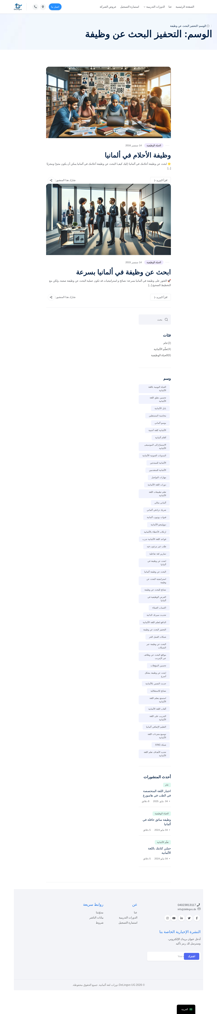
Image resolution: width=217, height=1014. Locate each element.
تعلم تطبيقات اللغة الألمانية (157, 494)
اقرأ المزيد (161, 180)
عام (167, 343)
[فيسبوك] (197, 918)
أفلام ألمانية (160, 437)
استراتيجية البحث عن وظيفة (156, 581)
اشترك (191, 956)
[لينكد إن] (181, 918)
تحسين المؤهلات (158, 665)
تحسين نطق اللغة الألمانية (158, 399)
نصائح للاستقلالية (158, 691)
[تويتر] (189, 918)
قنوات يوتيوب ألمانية (156, 517)
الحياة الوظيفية (154, 145)
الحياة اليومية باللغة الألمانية (157, 389)
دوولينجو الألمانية (158, 524)
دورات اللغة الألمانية (157, 484)
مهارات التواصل (158, 477)
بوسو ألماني (160, 423)
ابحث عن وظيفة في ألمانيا (156, 563)
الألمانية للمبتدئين (158, 463)
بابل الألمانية (160, 408)
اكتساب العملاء (159, 607)
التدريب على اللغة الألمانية (158, 718)
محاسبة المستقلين (157, 415)
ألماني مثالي (160, 502)
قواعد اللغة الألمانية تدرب (154, 539)
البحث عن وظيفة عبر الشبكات (156, 646)
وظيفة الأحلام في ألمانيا (138, 155)
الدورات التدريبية (155, 6)
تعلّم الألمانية (162, 349)
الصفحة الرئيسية (185, 6)
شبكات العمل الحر (157, 637)
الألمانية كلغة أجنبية (157, 430)
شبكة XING (160, 745)
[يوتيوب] (174, 918)
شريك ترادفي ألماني (156, 510)
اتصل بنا (55, 6)
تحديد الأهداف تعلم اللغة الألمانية (155, 754)
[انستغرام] (167, 918)
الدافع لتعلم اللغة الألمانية (154, 622)
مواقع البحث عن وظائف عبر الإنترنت (155, 657)
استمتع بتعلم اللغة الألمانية (158, 700)
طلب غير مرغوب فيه (156, 546)
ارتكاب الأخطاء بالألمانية (155, 532)
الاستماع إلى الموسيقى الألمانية (155, 446)
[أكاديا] (18, 6)
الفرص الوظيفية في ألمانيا (156, 599)
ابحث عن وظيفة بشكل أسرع (155, 675)
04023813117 (187, 905)
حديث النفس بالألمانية (155, 683)
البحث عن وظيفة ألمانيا (155, 571)
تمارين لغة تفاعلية (157, 553)
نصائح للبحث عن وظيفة (155, 589)
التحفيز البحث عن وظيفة (154, 629)
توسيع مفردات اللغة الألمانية (157, 736)
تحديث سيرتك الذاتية (156, 615)
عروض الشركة (108, 6)
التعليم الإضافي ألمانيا (156, 727)
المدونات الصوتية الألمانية (154, 455)
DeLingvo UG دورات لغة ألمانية (117, 984)
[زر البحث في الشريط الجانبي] (166, 319)
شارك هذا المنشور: (65, 180)
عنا (170, 6)
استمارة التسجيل (129, 6)
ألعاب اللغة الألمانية (157, 709)
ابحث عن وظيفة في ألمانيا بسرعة (123, 272)
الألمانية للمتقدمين (157, 470)
